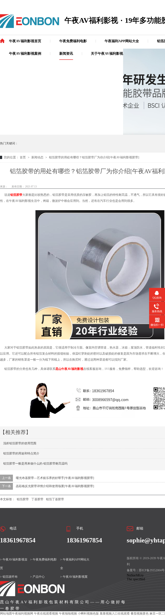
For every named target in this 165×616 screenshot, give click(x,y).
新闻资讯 (66, 53)
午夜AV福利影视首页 (25, 41)
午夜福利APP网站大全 (122, 41)
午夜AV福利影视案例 (25, 53)
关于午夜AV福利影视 (107, 53)
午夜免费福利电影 (73, 41)
